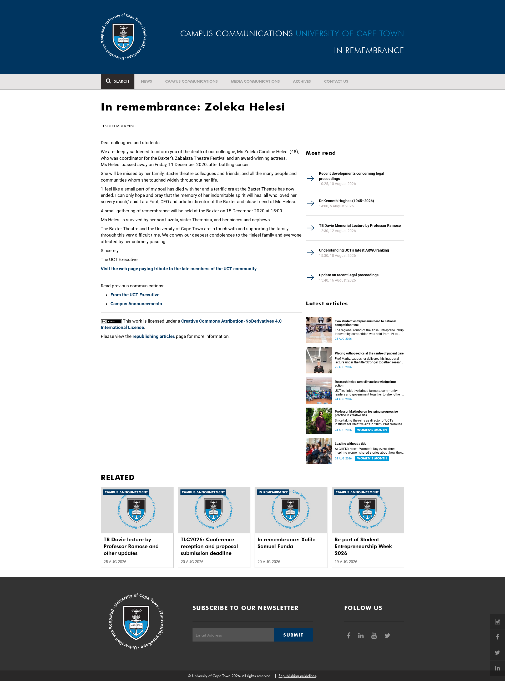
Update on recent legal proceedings (348, 275)
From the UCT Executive (134, 294)
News (146, 81)
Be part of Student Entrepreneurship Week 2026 (363, 546)
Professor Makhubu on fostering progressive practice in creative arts (366, 413)
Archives (302, 81)
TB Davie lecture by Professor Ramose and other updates (131, 546)
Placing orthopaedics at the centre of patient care (369, 353)
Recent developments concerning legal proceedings (351, 176)
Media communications (255, 81)
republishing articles (154, 336)
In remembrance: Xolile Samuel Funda (286, 542)
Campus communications (191, 81)
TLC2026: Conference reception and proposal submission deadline (209, 546)
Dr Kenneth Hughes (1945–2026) (346, 201)
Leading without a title (350, 443)
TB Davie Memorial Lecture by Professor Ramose (360, 225)
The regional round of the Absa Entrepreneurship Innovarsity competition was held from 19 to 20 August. (369, 332)
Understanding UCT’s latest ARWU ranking (354, 250)
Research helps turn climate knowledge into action (365, 383)
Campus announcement (126, 492)
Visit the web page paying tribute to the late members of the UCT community (179, 268)
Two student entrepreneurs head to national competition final (365, 323)
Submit (293, 635)
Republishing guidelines (297, 676)
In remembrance (273, 492)
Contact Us (336, 81)
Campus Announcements (136, 303)
